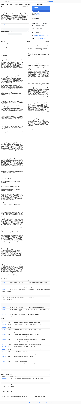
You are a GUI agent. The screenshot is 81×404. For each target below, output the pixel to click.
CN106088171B (4, 327)
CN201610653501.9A (4, 371)
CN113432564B (4, 314)
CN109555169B (4, 307)
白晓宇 (36, 14)
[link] (10, 24)
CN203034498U (4, 287)
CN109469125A (4, 334)
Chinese (38, 13)
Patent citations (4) (36, 35)
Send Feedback (34, 402)
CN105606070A (4, 337)
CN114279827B (4, 351)
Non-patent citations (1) (42, 35)
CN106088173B (4, 329)
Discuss (45, 38)
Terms (44, 402)
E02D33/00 (4, 24)
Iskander (3, 341)
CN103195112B (4, 289)
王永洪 (41, 14)
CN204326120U (4, 282)
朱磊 (39, 14)
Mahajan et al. (3, 354)
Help (51, 402)
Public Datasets (40, 402)
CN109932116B (4, 363)
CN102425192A (4, 332)
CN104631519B (4, 322)
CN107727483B (4, 324)
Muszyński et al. (4, 346)
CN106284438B (4, 359)
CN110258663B (4, 356)
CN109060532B (4, 344)
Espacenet (37, 38)
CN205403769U (4, 361)
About (30, 402)
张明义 (38, 14)
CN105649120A (4, 358)
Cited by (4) (47, 35)
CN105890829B (4, 339)
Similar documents (38, 36)
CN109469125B (4, 309)
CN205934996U (4, 349)
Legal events (34, 36)
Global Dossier (41, 38)
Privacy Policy (48, 402)
